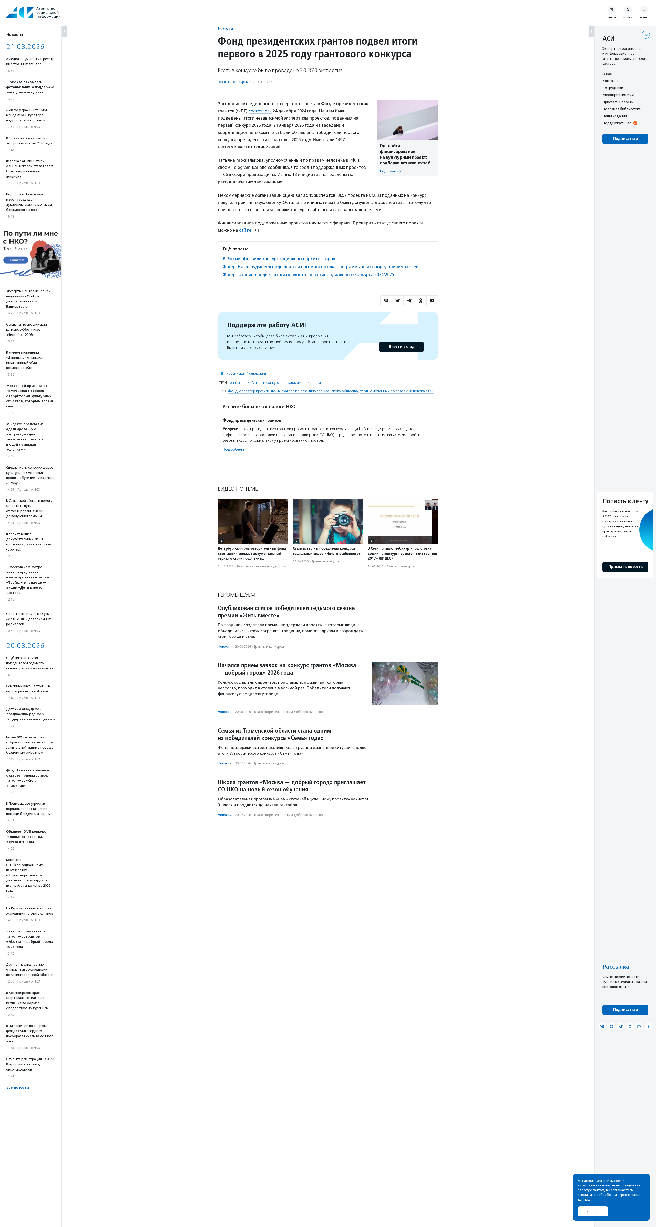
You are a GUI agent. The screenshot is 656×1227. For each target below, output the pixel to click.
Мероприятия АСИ (618, 95)
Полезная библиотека (621, 109)
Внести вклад (401, 346)
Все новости (17, 1087)
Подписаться (625, 138)
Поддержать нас (616, 123)
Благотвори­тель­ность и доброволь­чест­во (269, 566)
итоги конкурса (269, 382)
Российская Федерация (246, 373)
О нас (607, 74)
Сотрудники (612, 88)
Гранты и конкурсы (233, 82)
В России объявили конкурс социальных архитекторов (279, 258)
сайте (245, 230)
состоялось (260, 110)
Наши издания (614, 116)
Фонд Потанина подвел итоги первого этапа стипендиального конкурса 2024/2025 (308, 274)
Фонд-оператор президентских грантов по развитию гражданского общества (293, 391)
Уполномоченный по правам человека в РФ (397, 391)
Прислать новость (617, 102)
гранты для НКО (241, 382)
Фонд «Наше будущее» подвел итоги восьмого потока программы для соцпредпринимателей (321, 266)
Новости (225, 28)
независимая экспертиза (303, 382)
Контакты (610, 81)
